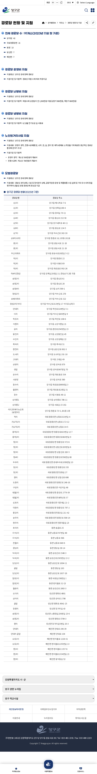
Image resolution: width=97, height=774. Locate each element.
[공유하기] (86, 22)
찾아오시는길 (80, 717)
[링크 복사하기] (93, 22)
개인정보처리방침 (16, 709)
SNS (70, 2)
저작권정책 (81, 709)
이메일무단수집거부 (48, 709)
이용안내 (16, 717)
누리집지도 (48, 717)
